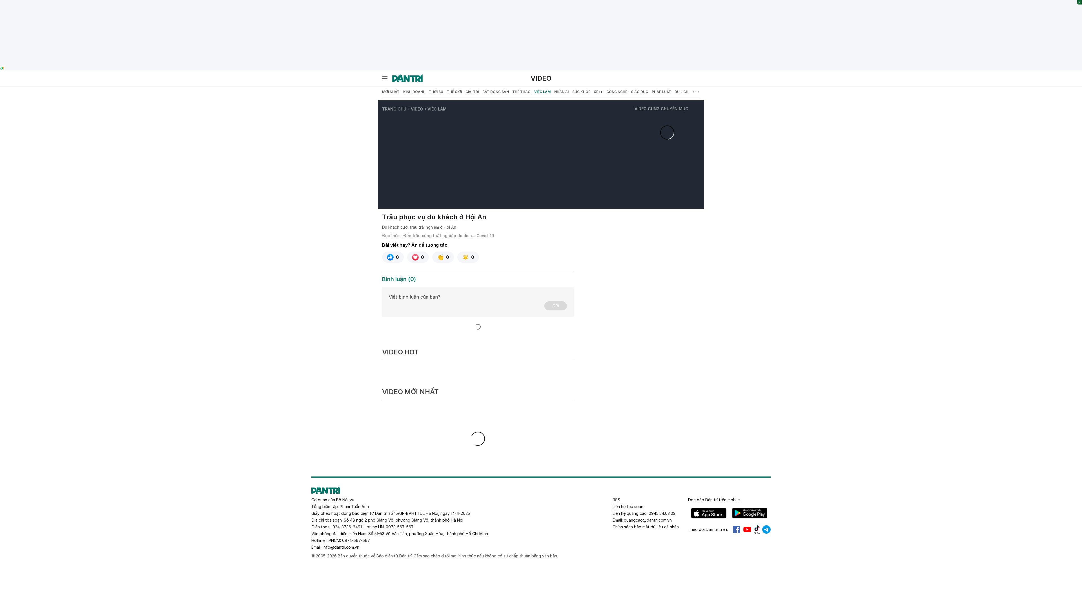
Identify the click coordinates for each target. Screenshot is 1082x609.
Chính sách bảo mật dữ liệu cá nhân (646, 526)
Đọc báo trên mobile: (714, 499)
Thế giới (454, 92)
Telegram (766, 529)
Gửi (555, 305)
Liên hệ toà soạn (628, 506)
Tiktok (757, 529)
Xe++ (598, 92)
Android (749, 513)
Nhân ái (561, 92)
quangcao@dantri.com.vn (648, 520)
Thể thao (521, 92)
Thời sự (436, 92)
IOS (708, 513)
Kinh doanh (414, 92)
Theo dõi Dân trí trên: (708, 529)
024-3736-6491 (347, 526)
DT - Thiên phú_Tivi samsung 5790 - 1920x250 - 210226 (541, 3)
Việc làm (542, 92)
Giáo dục (639, 92)
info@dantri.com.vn (341, 547)
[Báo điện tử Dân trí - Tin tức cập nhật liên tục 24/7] (407, 78)
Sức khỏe (581, 92)
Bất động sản (495, 92)
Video (541, 78)
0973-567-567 (400, 526)
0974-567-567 (356, 540)
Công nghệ (616, 92)
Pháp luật (661, 92)
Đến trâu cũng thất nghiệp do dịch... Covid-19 (448, 235)
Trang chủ (394, 109)
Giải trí (472, 92)
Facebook (736, 529)
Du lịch (681, 92)
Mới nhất (391, 92)
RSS (616, 499)
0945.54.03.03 (662, 513)
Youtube (747, 529)
